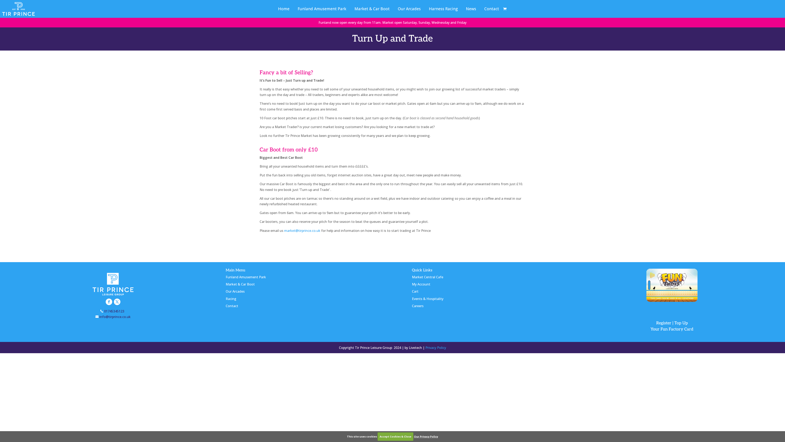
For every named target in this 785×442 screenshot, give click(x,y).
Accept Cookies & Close (395, 436)
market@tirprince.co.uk (302, 230)
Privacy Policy (435, 347)
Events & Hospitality (427, 299)
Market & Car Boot (372, 9)
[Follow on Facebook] (109, 302)
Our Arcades (409, 9)
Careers (418, 306)
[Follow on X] (117, 302)
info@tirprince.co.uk (115, 317)
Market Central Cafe (427, 277)
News (471, 9)
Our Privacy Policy (426, 436)
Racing (231, 299)
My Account (421, 284)
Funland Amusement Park (322, 9)
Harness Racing (443, 9)
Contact (491, 9)
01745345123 (115, 311)
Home (283, 9)
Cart (415, 291)
